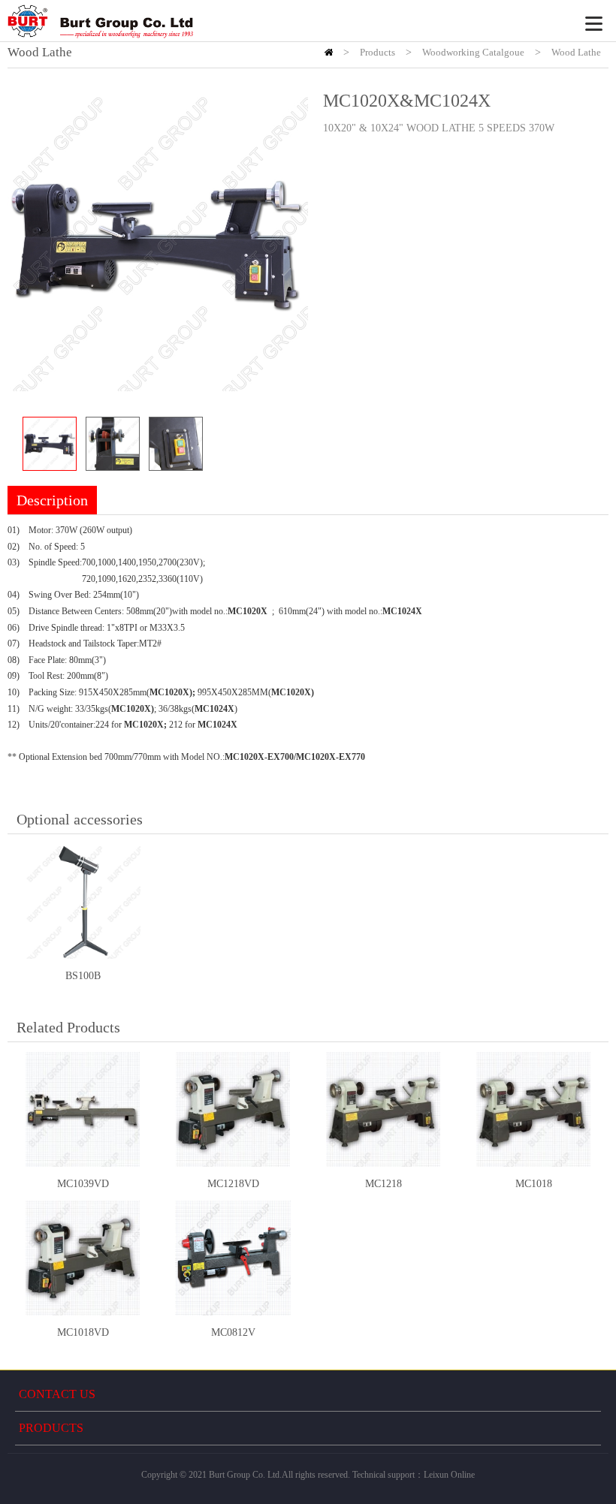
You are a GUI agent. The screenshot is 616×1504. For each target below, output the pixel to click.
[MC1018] (533, 1110)
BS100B (83, 975)
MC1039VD (83, 1183)
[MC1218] (383, 1110)
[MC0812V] (233, 1258)
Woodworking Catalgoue (473, 52)
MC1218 (383, 1183)
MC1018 (533, 1183)
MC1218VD (233, 1183)
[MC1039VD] (83, 1110)
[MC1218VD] (233, 1110)
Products (377, 52)
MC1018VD (83, 1332)
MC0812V (233, 1332)
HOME (328, 52)
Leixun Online (449, 1474)
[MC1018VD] (83, 1258)
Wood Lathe (576, 52)
